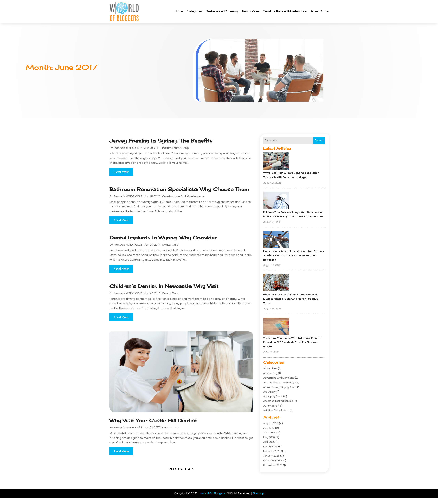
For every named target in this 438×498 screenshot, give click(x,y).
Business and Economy (222, 11)
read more (121, 172)
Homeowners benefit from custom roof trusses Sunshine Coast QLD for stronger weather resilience (293, 255)
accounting (270, 373)
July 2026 (268, 428)
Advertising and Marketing (278, 377)
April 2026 (269, 442)
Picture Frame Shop (175, 148)
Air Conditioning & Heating (279, 382)
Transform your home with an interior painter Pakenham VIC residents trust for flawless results (291, 342)
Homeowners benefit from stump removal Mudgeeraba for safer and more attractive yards (290, 299)
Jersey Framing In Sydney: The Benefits (161, 141)
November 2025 (272, 465)
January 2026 (271, 455)
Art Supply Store (272, 396)
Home (179, 11)
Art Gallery (269, 391)
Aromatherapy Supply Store (279, 387)
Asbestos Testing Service (278, 401)
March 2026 (270, 446)
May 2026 (269, 437)
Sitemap (258, 493)
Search (319, 140)
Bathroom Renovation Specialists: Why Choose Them (179, 189)
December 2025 (272, 460)
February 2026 (271, 451)
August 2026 (270, 423)
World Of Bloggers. (213, 493)
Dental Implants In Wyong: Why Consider (163, 237)
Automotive (270, 405)
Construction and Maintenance (285, 11)
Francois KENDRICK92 (127, 148)
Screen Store (319, 11)
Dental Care (250, 11)
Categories (195, 11)
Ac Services (270, 368)
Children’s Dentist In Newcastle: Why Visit (164, 286)
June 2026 (269, 432)
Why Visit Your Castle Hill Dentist (153, 420)
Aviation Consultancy (276, 410)
